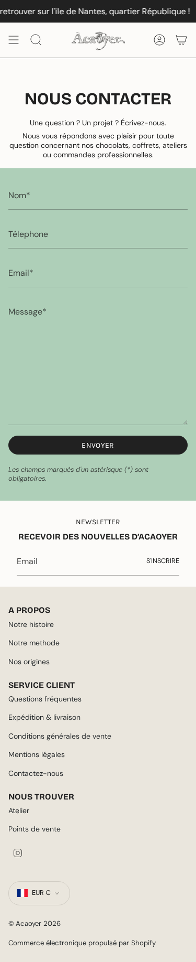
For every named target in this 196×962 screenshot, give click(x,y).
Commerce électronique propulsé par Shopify (82, 942)
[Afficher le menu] (13, 40)
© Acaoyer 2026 (34, 923)
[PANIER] (181, 40)
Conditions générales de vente (59, 736)
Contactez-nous (35, 773)
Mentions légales (36, 754)
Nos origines (29, 661)
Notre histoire (31, 624)
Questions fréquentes (45, 699)
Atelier (18, 810)
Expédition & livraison (44, 717)
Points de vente (34, 829)
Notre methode (34, 642)
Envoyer (98, 445)
